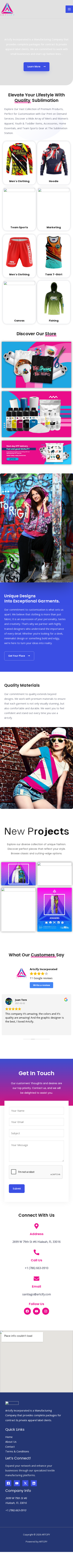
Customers (43, 955)
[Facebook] (8, 1483)
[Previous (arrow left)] (4, 1562)
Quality (22, 100)
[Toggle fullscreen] (21, 1555)
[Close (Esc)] (4, 1555)
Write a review (41, 985)
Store (50, 334)
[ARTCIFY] (7, 9)
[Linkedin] (34, 1483)
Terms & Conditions (17, 1451)
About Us (10, 1441)
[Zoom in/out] (29, 1555)
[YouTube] (17, 1483)
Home (9, 1437)
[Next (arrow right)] (12, 1562)
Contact (10, 1446)
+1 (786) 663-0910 (15, 1510)
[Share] (12, 1555)
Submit (17, 1188)
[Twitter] (25, 1483)
